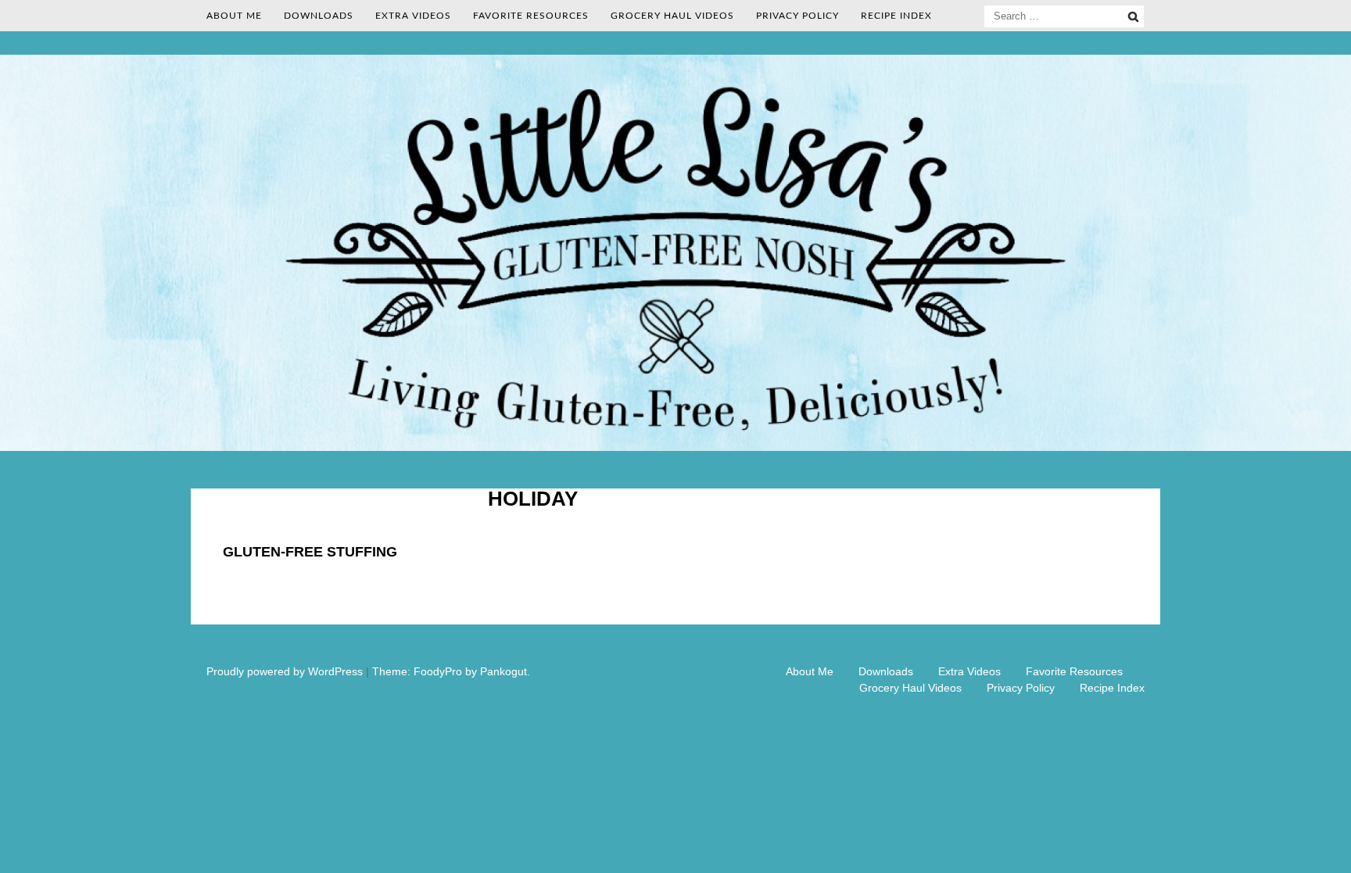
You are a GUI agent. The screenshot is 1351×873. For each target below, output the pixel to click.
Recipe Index (896, 15)
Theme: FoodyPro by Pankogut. (451, 671)
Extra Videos (413, 15)
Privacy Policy (797, 15)
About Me (234, 15)
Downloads (318, 15)
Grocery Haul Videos (672, 15)
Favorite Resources (531, 15)
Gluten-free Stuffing (310, 552)
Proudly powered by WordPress (284, 671)
